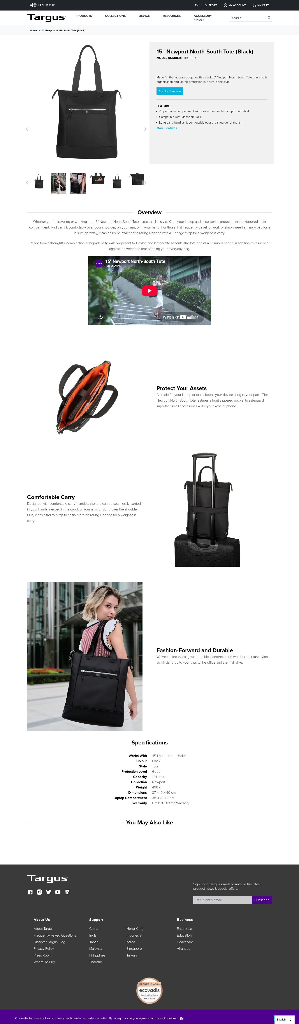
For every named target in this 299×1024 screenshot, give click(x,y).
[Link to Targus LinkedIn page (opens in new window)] (67, 892)
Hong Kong (135, 929)
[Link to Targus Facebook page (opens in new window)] (30, 892)
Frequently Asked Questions (55, 935)
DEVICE (144, 16)
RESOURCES (172, 16)
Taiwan (132, 955)
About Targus (43, 929)
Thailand (95, 962)
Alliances (183, 948)
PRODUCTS (84, 16)
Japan (93, 942)
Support (211, 5)
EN (197, 5)
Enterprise (184, 929)
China (93, 929)
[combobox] (284, 1019)
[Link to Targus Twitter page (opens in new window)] (49, 892)
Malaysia (95, 948)
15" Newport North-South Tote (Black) (62, 30)
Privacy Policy (44, 948)
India (93, 935)
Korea (131, 942)
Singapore (134, 948)
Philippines (97, 955)
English (281, 1019)
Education (184, 935)
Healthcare (185, 942)
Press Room (43, 955)
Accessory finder (203, 18)
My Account (237, 5)
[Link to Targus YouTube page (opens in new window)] (58, 892)
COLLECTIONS (115, 16)
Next (144, 129)
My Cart (263, 5)
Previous (27, 129)
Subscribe (261, 900)
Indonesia (134, 935)
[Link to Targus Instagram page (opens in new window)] (39, 892)
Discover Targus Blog (49, 942)
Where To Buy (44, 962)
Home (33, 30)
